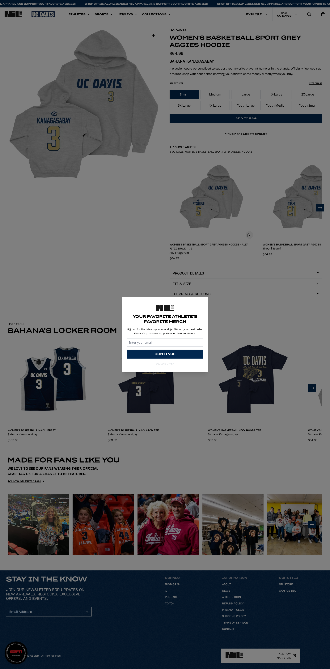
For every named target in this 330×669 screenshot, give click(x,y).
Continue (165, 354)
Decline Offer (165, 363)
